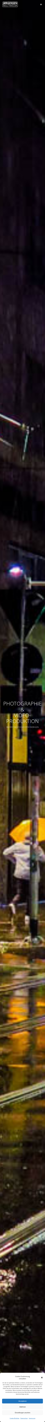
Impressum (32, 1418)
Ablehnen (22, 1407)
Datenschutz (24, 1418)
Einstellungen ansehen (22, 1413)
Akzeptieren (22, 1401)
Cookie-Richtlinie (14, 1418)
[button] (42, 1378)
